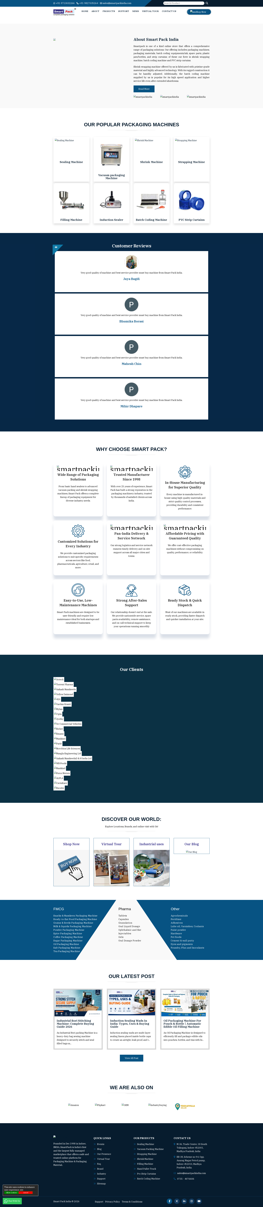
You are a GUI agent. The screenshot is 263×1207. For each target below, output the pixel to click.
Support (123, 11)
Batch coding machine (148, 1178)
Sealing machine (145, 1144)
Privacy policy (29, 1190)
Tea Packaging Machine (66, 951)
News (135, 11)
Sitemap (101, 1183)
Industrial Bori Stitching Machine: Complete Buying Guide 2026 (75, 1024)
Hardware (176, 933)
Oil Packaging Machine (66, 944)
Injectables (124, 933)
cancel (25, 1193)
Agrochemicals (179, 915)
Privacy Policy (112, 1201)
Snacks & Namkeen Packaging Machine (75, 915)
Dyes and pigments (182, 944)
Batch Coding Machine (151, 220)
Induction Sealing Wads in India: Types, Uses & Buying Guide (129, 1024)
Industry (101, 1173)
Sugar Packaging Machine (67, 940)
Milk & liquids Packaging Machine (72, 926)
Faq (99, 1163)
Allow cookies (11, 1193)
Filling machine (145, 1163)
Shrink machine (145, 1159)
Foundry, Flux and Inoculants (187, 947)
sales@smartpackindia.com (117, 3)
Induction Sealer (111, 220)
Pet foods (176, 937)
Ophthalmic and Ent (129, 930)
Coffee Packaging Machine (68, 937)
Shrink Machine (151, 162)
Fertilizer (176, 919)
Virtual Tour (150, 11)
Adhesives (177, 922)
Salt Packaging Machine (66, 947)
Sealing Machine (71, 162)
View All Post (131, 1058)
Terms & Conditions (132, 1201)
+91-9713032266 (65, 3)
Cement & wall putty (182, 940)
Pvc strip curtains (146, 1173)
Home (85, 11)
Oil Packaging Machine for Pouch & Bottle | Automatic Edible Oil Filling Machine (182, 1024)
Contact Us (169, 11)
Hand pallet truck (146, 1168)
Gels (121, 937)
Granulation (125, 922)
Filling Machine (71, 220)
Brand (100, 1168)
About (95, 11)
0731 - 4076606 (185, 1178)
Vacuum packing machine (150, 1149)
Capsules (123, 919)
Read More (144, 89)
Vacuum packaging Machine (111, 176)
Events (100, 1144)
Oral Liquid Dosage (129, 926)
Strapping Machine (191, 162)
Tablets (122, 915)
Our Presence (104, 1154)
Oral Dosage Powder (129, 940)
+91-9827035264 (88, 3)
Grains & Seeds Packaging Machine (73, 922)
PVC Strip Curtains (192, 220)
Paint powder (178, 930)
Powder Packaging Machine (68, 930)
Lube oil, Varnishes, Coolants (187, 926)
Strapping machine (147, 1154)
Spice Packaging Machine (67, 933)
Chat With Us (14, 1201)
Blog (99, 1149)
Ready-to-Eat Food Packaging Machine (75, 919)
